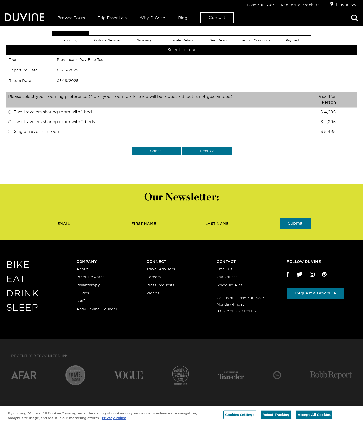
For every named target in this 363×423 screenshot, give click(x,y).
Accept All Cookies (314, 415)
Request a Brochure (300, 5)
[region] (181, 414)
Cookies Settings (239, 415)
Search (354, 18)
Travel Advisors (160, 269)
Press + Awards (90, 277)
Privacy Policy (114, 418)
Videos (152, 293)
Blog (182, 18)
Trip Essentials (112, 18)
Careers (153, 277)
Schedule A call (231, 285)
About (82, 269)
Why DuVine (152, 18)
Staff (80, 301)
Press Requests (160, 285)
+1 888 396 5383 (260, 5)
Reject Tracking (275, 415)
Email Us (224, 269)
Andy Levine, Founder (96, 309)
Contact (217, 17)
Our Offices (227, 277)
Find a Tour (347, 4)
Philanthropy (88, 285)
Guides (82, 293)
